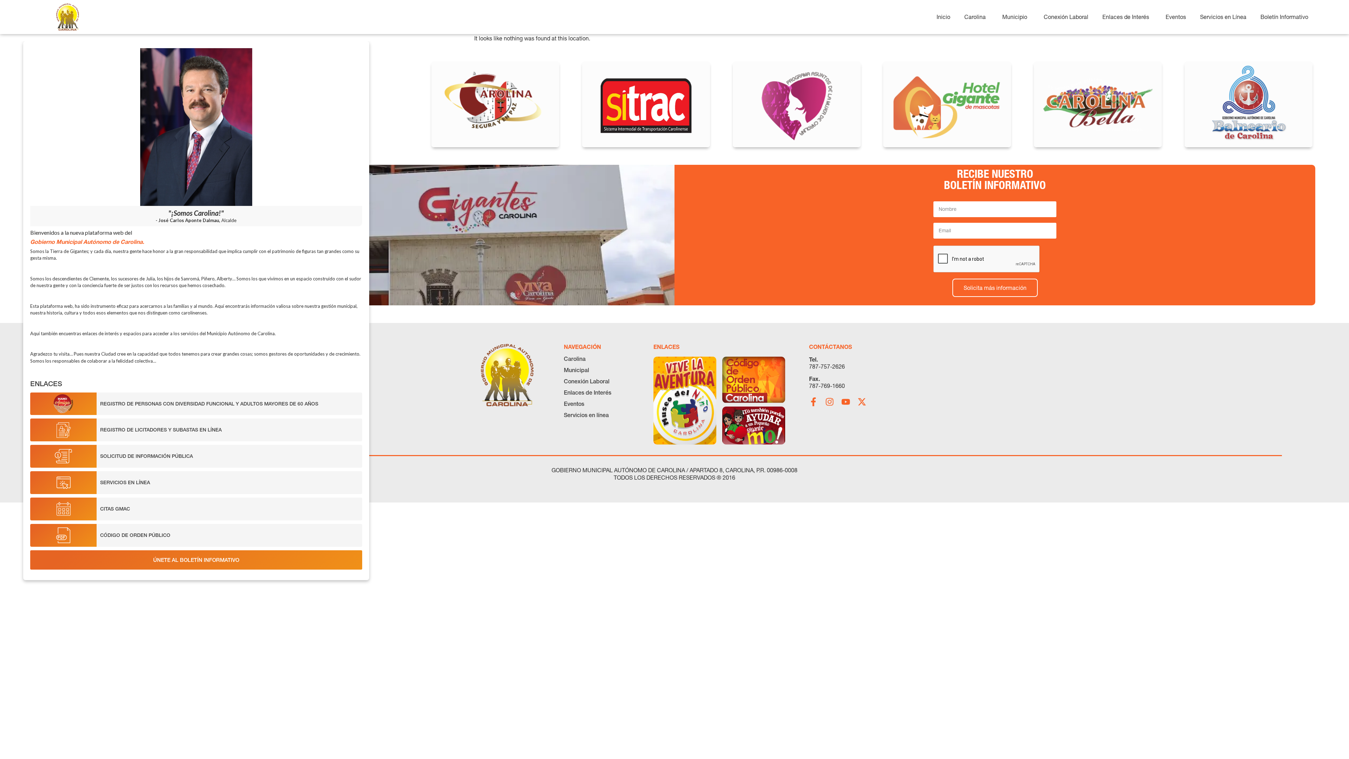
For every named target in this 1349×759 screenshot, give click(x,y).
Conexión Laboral (587, 381)
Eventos (574, 403)
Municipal (576, 370)
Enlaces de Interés (587, 392)
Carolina (575, 358)
